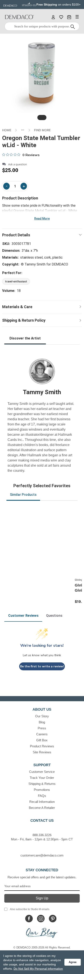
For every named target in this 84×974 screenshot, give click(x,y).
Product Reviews (42, 746)
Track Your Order (42, 778)
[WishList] (61, 17)
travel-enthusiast (16, 281)
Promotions (42, 790)
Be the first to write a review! (42, 666)
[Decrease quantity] (6, 186)
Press (42, 728)
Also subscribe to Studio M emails (29, 909)
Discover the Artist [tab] (25, 338)
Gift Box (42, 740)
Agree (72, 962)
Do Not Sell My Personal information (38, 968)
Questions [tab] (54, 616)
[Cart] (69, 17)
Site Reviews (42, 752)
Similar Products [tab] (23, 495)
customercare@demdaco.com (42, 855)
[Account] (53, 17)
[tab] (42, 117)
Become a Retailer (42, 808)
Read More (42, 218)
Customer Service (42, 771)
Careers (42, 734)
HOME (6, 130)
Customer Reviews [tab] (23, 616)
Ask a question (17, 164)
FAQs (42, 796)
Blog (42, 722)
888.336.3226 (42, 835)
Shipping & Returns (42, 784)
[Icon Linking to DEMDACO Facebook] (29, 918)
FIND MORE (42, 130)
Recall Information (42, 802)
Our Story (42, 716)
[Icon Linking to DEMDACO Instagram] (41, 918)
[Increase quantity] (23, 186)
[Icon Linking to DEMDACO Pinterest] (52, 918)
